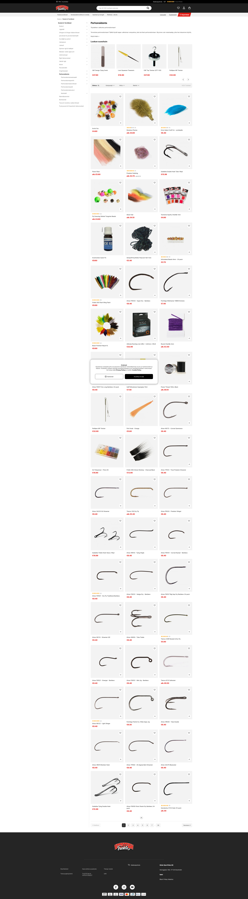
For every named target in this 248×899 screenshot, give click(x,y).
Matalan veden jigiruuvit (66, 52)
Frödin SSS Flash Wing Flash (101, 302)
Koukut (61, 26)
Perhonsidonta (64, 74)
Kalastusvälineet (62, 15)
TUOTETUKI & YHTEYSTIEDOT (87, 874)
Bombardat (62, 99)
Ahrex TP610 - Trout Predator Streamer (173, 470)
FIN (63, 2)
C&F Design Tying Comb (100, 70)
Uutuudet (163, 15)
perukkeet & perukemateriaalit (68, 36)
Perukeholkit (63, 68)
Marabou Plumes (132, 130)
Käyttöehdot (64, 869)
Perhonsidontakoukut (67, 90)
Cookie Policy (136, 370)
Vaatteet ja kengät (98, 15)
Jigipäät (61, 29)
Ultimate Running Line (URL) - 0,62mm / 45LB (141, 344)
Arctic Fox (95, 128)
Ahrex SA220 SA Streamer (100, 511)
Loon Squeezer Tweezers (126, 70)
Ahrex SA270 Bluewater (168, 765)
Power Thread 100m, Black (169, 387)
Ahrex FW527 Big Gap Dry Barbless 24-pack (175, 594)
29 (158, 825)
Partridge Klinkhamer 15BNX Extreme (172, 301)
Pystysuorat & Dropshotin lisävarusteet (71, 106)
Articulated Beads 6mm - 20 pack (172, 259)
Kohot (61, 64)
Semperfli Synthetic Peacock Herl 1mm (139, 258)
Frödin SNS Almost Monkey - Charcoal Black (141, 470)
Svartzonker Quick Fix (99, 258)
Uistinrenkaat (63, 55)
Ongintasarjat (63, 71)
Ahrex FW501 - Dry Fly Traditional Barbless (106, 596)
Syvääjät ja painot (65, 39)
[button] (177, 1)
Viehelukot (62, 42)
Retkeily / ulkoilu (112, 15)
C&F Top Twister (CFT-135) (152, 70)
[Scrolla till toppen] (141, 818)
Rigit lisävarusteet (64, 58)
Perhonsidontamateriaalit (69, 77)
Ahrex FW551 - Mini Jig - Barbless (138, 680)
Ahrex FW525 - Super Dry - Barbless (138, 301)
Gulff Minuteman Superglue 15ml (137, 387)
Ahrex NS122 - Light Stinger (101, 723)
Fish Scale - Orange (133, 428)
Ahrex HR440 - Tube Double (170, 722)
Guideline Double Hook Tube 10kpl (172, 171)
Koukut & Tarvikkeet (68, 19)
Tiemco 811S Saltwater (168, 680)
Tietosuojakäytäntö (66, 873)
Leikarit (61, 45)
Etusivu (59, 19)
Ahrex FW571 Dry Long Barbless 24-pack (105, 387)
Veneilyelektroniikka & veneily (80, 15)
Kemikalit (64, 93)
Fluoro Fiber (96, 171)
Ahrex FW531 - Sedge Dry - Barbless (138, 594)
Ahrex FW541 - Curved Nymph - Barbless (174, 553)
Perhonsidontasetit (67, 87)
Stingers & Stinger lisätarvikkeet (69, 32)
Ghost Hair (130, 214)
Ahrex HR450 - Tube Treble (135, 637)
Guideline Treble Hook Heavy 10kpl (103, 553)
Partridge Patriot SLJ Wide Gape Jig (138, 722)
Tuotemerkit (173, 15)
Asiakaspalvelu (157, 2)
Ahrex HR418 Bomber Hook (101, 765)
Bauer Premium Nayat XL (100, 345)
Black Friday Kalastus (166, 879)
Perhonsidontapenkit (67, 80)
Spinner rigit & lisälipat (66, 48)
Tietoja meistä (108, 869)
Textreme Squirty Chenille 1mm (171, 214)
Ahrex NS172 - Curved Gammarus (172, 428)
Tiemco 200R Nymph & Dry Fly (170, 639)
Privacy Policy (120, 370)
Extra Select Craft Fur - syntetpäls (172, 130)
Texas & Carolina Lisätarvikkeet (69, 103)
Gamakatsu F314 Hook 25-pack (171, 808)
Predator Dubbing (132, 173)
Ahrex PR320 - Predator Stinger (171, 511)
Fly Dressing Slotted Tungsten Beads (104, 216)
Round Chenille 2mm (167, 344)
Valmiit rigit (62, 61)
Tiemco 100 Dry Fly (133, 511)
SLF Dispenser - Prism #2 (100, 470)
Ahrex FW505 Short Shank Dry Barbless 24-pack (141, 807)
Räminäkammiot (64, 96)
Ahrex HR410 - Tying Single (135, 553)
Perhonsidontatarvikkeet (69, 83)
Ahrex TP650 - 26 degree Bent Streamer (140, 765)
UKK (105, 873)
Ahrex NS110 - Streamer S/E (101, 637)
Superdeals (185, 15)
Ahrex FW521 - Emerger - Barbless (103, 680)
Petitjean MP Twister (176, 70)
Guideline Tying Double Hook (101, 806)
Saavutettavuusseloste (89, 869)
